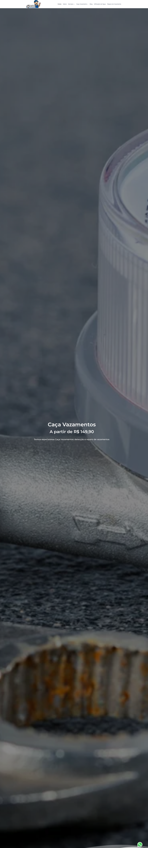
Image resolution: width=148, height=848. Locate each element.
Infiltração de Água (100, 4)
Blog (91, 4)
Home (59, 4)
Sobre (65, 4)
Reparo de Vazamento (114, 4)
